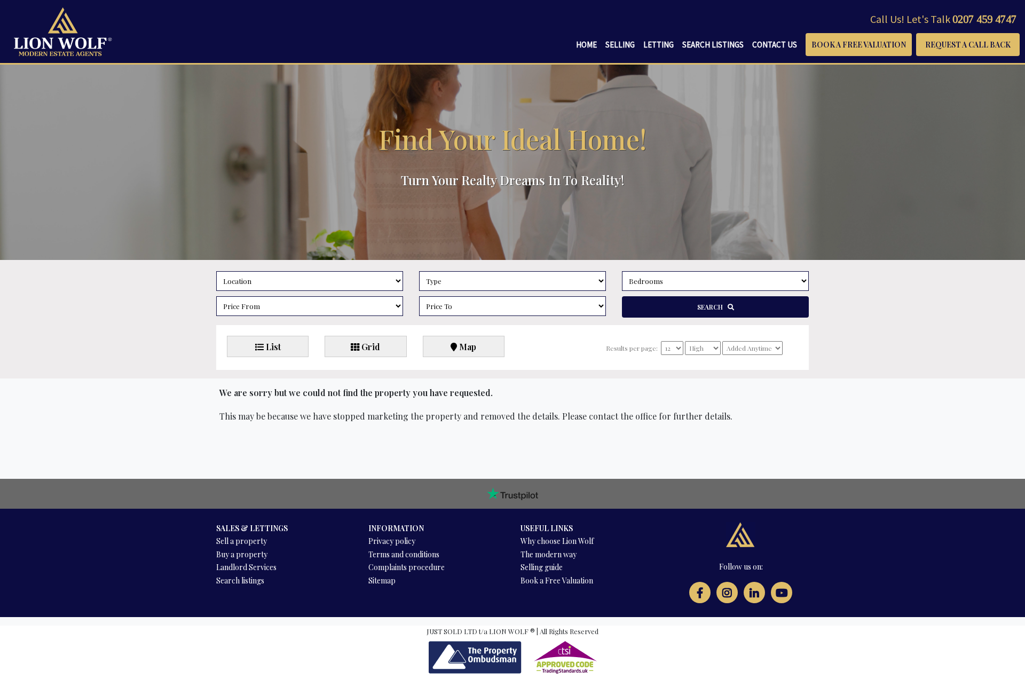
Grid (369, 346)
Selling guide (542, 567)
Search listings (240, 580)
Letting (658, 45)
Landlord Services (246, 567)
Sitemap (382, 580)
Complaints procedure (406, 567)
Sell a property (241, 541)
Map (466, 346)
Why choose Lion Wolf (557, 541)
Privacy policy (391, 541)
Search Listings (713, 45)
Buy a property (241, 554)
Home (586, 45)
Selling (620, 45)
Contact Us (774, 45)
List (272, 346)
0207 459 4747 (984, 19)
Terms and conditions (403, 554)
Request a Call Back (968, 45)
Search (712, 307)
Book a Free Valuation (858, 45)
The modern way (549, 554)
